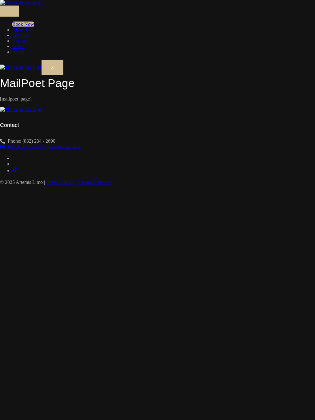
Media (18, 46)
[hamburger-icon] (9, 11)
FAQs (18, 51)
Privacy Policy (60, 182)
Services (20, 35)
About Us (21, 29)
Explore (20, 40)
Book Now (23, 24)
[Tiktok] (14, 170)
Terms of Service (94, 182)
